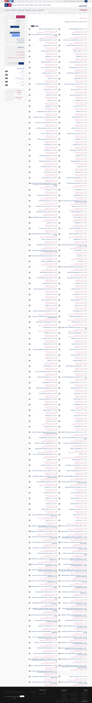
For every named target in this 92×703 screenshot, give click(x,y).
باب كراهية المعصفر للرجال (76, 161)
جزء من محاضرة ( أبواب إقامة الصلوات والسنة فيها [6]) (78, 209)
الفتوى (36, 5)
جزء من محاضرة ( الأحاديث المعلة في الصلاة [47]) (49, 551)
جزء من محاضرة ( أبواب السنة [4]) (51, 126)
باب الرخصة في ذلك (48, 144)
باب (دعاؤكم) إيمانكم (77, 310)
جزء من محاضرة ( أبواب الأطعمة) (81, 198)
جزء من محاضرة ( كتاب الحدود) (81, 490)
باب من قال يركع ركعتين (77, 343)
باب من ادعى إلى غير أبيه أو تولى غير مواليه (73, 84)
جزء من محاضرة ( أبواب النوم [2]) (51, 369)
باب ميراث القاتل (48, 56)
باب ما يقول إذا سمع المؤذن (46, 465)
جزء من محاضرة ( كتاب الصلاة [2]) (81, 468)
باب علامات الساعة (48, 150)
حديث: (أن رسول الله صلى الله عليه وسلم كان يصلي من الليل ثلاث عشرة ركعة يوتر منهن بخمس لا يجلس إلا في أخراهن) (44, 184)
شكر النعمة (22, 71)
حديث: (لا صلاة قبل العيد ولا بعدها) (44, 195)
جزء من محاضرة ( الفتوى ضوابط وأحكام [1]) (79, 32)
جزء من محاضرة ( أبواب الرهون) (82, 98)
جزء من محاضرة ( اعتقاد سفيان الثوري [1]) (80, 595)
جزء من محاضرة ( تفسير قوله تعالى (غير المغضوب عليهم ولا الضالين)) (45, 657)
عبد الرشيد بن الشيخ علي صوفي (20, 83)
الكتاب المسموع (84, 699)
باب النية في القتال (78, 78)
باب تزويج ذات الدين (48, 172)
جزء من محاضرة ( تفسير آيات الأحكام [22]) (80, 685)
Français (74, 1)
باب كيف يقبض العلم (47, 327)
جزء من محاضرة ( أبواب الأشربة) (82, 281)
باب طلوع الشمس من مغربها (76, 228)
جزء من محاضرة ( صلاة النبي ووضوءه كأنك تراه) (49, 248)
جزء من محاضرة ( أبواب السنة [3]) (51, 120)
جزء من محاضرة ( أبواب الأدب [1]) (81, 193)
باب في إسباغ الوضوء (77, 239)
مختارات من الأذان (73, 695)
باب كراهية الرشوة (78, 404)
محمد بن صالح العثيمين (21, 79)
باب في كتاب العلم (48, 404)
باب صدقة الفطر (78, 100)
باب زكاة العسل (49, 95)
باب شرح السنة (49, 503)
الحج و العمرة (64, 695)
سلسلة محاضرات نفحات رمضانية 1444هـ (16, 57)
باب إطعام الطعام (78, 195)
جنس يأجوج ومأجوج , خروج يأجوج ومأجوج (43, 591)
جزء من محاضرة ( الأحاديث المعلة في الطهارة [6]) (78, 573)
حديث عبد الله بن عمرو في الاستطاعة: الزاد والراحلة (71, 432)
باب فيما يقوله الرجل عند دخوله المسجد (73, 465)
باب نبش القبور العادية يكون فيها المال (44, 388)
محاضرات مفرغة (84, 695)
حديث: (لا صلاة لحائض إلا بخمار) (45, 200)
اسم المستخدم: (18, 20)
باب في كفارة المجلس (77, 294)
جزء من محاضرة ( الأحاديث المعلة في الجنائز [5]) (49, 663)
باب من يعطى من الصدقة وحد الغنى (44, 277)
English (70, 1)
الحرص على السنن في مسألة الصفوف (44, 244)
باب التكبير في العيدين (47, 338)
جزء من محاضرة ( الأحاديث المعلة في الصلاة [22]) (49, 187)
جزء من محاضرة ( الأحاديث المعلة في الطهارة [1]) (78, 540)
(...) (23, 86)
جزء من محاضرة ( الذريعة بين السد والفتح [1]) (79, 562)
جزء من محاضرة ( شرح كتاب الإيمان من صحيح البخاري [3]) (77, 452)
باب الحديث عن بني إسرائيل (76, 410)
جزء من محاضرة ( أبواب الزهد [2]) (81, 115)
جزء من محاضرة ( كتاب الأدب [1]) (51, 292)
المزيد (21, 63)
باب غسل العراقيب (78, 222)
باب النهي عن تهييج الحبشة (76, 150)
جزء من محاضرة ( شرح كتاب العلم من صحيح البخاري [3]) (47, 325)
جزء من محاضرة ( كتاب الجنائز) (82, 353)
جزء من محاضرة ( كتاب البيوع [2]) (81, 397)
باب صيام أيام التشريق (47, 283)
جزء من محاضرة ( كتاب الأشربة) (52, 413)
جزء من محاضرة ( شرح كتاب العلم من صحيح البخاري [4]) (77, 336)
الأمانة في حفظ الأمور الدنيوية (46, 272)
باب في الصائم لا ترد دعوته (46, 133)
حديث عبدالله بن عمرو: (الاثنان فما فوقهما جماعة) (71, 476)
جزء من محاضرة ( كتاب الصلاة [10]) (51, 336)
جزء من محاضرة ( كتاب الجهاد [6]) (81, 380)
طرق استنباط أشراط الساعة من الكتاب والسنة (72, 443)
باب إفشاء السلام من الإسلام (76, 448)
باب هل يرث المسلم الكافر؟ (76, 388)
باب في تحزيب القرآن (47, 343)
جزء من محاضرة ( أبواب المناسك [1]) (81, 170)
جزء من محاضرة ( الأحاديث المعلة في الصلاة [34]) (49, 479)
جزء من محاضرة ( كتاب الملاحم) (81, 153)
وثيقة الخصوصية (16, 696)
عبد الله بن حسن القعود (21, 72)
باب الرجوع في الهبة (78, 399)
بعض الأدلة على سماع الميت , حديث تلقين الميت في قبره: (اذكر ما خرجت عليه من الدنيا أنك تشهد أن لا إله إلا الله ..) (44, 660)
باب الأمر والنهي (78, 155)
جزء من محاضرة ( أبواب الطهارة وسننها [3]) (80, 49)
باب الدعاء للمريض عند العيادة (75, 349)
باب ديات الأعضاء (48, 498)
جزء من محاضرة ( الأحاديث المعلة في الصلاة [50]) (49, 198)
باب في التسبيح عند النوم (46, 299)
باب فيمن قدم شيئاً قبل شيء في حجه (43, 371)
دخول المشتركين (15, 26)
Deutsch (78, 1)
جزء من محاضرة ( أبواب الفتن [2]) (51, 226)
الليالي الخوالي (22, 85)
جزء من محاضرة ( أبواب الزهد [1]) (51, 104)
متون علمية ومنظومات (72, 693)
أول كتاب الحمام (78, 421)
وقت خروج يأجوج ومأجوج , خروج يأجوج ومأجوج (72, 597)
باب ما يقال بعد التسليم (77, 34)
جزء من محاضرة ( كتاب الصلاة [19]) (81, 142)
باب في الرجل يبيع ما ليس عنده (45, 393)
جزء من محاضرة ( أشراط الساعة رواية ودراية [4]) (79, 259)
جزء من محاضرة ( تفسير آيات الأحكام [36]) (50, 651)
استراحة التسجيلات (73, 699)
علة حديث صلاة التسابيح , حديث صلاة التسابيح (42, 547)
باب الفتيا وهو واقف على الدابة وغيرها (44, 321)
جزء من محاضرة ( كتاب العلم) (52, 408)
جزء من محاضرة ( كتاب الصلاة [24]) (81, 148)
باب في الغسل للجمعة (77, 459)
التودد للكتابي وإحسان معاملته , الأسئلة (73, 620)
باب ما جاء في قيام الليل (77, 206)
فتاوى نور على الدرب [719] (19, 78)
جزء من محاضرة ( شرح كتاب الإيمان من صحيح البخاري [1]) (77, 314)
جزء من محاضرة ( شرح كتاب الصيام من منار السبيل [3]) (78, 680)
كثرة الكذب (79, 261)
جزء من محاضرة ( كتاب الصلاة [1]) (51, 463)
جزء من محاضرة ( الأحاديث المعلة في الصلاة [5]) (49, 204)
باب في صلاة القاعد (48, 332)
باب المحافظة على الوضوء (76, 211)
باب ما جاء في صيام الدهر (76, 128)
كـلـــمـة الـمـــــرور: (18, 24)
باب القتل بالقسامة (48, 492)
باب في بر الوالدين (78, 305)
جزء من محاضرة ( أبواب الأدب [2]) (51, 193)
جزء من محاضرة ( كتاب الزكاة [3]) (81, 358)
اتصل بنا (6, 696)
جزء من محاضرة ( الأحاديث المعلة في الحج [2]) (79, 435)
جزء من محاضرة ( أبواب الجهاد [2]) (51, 82)
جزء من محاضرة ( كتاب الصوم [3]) (81, 292)
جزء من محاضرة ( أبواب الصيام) (82, 131)
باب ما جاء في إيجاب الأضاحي (76, 382)
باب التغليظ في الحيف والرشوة (45, 39)
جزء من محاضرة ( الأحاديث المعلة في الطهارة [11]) (48, 618)
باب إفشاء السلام (78, 189)
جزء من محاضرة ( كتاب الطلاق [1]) (81, 369)
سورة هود (22, 75)
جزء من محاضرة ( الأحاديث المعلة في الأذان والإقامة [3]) (47, 529)
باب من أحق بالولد (78, 283)
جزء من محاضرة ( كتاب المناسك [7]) (51, 375)
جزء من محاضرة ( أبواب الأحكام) (51, 43)
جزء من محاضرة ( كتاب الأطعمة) (51, 419)
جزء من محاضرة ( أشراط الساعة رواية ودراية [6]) (79, 270)
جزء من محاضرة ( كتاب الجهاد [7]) (51, 380)
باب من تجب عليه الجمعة (76, 338)
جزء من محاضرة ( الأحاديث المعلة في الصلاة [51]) (78, 204)
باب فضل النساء (78, 172)
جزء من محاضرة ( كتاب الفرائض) (51, 386)
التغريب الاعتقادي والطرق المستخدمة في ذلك (42, 454)
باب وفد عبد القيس (78, 415)
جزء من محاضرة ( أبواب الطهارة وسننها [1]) (80, 215)
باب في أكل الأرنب (48, 415)
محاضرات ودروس (84, 693)
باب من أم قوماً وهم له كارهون (75, 233)
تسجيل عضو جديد (20, 40)
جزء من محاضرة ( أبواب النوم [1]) (51, 303)
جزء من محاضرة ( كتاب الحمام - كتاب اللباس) (79, 424)
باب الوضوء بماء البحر (77, 217)
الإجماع (80, 454)
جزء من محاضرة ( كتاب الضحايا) (81, 386)
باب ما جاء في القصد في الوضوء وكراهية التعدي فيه (41, 217)
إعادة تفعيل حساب (20, 42)
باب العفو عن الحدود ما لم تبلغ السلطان (73, 487)
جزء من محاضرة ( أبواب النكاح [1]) (81, 175)
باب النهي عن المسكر (47, 410)
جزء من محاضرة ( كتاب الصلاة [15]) (81, 347)
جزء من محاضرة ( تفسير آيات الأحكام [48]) (80, 618)
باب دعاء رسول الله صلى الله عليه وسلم (44, 84)
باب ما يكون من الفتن (47, 45)
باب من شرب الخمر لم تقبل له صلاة (74, 277)
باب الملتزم (79, 166)
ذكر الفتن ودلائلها (78, 426)
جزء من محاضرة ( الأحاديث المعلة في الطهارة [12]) (78, 651)
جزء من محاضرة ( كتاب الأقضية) (81, 408)
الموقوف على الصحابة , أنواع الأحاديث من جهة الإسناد (41, 531)
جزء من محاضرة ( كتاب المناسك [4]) (51, 364)
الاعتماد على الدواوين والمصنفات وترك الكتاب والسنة (41, 255)
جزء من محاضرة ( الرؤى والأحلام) (81, 629)
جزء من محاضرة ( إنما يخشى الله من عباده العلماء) (78, 584)
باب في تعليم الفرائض (47, 382)
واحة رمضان (64, 693)
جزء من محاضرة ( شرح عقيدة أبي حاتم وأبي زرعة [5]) (48, 485)
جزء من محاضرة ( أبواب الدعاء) (52, 87)
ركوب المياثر (79, 255)
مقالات (40, 5)
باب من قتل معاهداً (48, 89)
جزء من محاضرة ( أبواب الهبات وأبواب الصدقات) (79, 186)
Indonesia (66, 1)
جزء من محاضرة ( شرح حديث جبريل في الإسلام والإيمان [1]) (47, 32)
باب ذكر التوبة (79, 111)
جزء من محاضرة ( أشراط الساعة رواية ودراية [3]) (79, 657)
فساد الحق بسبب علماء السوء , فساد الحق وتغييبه (71, 531)
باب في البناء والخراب (77, 106)
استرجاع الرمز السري (20, 38)
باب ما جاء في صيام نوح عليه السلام (74, 133)
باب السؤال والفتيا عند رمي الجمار (75, 332)
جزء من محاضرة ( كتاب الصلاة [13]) (81, 342)
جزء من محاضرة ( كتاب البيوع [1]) (51, 148)
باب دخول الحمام (48, 189)
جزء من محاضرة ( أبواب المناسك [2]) (51, 170)
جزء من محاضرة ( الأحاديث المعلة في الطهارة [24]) (48, 237)
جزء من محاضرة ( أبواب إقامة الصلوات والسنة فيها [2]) (78, 237)
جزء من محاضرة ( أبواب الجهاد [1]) (81, 76)
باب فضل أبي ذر (78, 122)
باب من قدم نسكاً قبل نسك (46, 166)
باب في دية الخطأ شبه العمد (76, 498)
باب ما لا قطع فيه (48, 487)
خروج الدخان (49, 266)
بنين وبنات (14, 5)
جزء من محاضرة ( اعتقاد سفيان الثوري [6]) (80, 662)
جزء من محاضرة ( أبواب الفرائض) (51, 60)
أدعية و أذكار (74, 697)
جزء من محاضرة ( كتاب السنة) (52, 507)
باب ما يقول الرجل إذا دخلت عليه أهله (74, 177)
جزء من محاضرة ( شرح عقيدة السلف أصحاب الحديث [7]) (47, 518)
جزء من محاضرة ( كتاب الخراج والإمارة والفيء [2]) (49, 391)
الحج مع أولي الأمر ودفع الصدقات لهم (44, 481)
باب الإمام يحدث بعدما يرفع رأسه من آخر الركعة (42, 470)
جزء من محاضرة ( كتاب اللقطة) (81, 364)
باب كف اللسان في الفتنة (46, 50)
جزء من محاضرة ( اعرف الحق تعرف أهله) (50, 674)
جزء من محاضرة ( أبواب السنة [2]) (81, 120)
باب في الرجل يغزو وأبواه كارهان (75, 67)
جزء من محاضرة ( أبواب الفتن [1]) (51, 49)
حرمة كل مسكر (78, 520)
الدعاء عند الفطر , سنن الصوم (76, 676)
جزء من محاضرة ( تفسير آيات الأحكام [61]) (50, 635)
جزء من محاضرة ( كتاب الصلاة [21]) (51, 347)
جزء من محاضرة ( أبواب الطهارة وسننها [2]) (80, 226)
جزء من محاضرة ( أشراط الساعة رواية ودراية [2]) (49, 446)
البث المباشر (14, 10)
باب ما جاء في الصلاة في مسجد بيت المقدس (72, 39)
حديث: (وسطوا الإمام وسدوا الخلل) (74, 272)
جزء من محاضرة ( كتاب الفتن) (82, 430)
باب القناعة (49, 100)
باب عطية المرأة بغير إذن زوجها (45, 399)
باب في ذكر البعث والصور (47, 509)
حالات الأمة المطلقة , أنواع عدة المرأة (44, 647)
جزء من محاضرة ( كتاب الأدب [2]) (81, 303)
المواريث (18, 5)
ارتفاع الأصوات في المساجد (46, 261)
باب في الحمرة (49, 421)
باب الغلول (50, 78)
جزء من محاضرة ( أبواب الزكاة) (52, 98)
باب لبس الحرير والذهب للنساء (45, 155)
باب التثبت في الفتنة (77, 50)
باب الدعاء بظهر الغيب (77, 144)
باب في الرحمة (49, 294)
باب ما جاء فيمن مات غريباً (46, 67)
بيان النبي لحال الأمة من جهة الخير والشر (43, 448)
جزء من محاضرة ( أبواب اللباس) (52, 159)
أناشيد (76, 691)
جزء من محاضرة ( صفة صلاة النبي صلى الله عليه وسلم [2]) (77, 529)
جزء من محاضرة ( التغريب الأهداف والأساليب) (49, 457)
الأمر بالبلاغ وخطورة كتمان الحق (75, 28)
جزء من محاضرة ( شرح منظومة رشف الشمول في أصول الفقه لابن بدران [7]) (74, 457)
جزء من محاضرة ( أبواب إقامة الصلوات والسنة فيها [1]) (78, 38)
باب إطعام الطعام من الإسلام (75, 316)
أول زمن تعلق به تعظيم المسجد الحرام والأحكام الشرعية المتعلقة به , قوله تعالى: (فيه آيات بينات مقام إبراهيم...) (44, 609)
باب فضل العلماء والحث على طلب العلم (43, 122)
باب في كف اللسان (48, 426)
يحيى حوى (23, 76)
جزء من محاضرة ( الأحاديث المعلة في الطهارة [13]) (48, 646)
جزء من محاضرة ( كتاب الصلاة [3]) (51, 468)
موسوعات (44, 5)
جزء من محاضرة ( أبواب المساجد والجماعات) (49, 164)
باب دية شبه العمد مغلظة (76, 89)
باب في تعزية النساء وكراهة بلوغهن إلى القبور (42, 349)
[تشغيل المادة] (59, 29)
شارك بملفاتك (8, 10)
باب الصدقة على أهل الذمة (76, 354)
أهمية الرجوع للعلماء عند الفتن (45, 28)
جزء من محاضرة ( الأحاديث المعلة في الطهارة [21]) (78, 248)
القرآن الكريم (40, 10)
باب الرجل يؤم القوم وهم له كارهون (74, 470)
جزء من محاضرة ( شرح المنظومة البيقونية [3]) (49, 629)
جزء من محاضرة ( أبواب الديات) (82, 93)
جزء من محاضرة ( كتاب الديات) (52, 496)
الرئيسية (49, 5)
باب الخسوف (49, 222)
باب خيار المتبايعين (78, 393)
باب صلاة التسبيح (78, 139)
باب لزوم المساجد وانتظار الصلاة (45, 161)
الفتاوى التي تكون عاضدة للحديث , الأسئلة (43, 642)
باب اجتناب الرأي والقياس (77, 117)
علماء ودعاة (34, 10)
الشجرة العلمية (21, 10)
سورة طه (23, 81)
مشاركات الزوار (33, 691)
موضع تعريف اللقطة (77, 360)
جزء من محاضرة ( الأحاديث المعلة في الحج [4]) (79, 441)
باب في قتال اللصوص (77, 514)
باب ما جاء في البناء (78, 371)
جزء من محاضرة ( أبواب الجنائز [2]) (51, 71)
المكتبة (22, 5)
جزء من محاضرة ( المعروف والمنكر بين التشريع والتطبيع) (47, 452)
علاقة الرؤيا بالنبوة (78, 250)
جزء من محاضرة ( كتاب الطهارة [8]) (81, 463)
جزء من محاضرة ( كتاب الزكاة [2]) (51, 281)
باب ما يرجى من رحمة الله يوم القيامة (44, 111)
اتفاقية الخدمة (10, 696)
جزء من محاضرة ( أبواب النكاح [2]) (81, 181)
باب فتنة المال (79, 56)
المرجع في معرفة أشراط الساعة (45, 437)
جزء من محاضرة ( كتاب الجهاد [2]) (81, 65)
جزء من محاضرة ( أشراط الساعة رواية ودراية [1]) (49, 441)
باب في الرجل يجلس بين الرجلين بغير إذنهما (43, 288)
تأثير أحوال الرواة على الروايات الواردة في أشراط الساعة (71, 266)
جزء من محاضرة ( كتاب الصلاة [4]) (81, 474)
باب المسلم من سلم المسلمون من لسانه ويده (42, 310)
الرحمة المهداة (64, 691)
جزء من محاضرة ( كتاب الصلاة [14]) (51, 342)
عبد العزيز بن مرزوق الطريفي (79, 31)
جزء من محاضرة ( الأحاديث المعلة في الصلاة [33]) (78, 479)
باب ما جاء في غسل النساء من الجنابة (74, 45)
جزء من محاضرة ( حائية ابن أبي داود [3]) (50, 680)
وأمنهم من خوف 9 (20, 54)
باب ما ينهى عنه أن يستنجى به (45, 228)
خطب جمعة (84, 697)
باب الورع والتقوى (48, 106)
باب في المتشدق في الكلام (76, 299)
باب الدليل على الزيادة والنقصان (75, 509)
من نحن (14, 698)
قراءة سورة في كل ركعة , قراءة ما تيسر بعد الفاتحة (71, 525)
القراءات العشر (28, 10)
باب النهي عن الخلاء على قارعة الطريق (44, 211)
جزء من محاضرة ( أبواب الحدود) (81, 87)
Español (82, 1)
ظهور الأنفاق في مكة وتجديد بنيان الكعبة (43, 443)
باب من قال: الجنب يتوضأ (47, 239)
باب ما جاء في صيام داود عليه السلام (44, 128)
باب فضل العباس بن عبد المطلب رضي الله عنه (42, 117)
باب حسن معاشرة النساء (47, 177)
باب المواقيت (49, 459)
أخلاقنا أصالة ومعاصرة (19, 52)
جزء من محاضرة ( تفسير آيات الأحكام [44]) (80, 551)
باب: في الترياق (49, 520)
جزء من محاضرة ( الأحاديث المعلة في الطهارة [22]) (48, 38)
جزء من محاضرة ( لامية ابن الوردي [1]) (51, 685)
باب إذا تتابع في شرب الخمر (76, 492)
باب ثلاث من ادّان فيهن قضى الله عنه (74, 183)
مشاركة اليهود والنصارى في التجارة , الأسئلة (43, 653)
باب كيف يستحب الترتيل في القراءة (44, 139)
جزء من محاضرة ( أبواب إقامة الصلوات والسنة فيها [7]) (78, 43)
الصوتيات (27, 5)
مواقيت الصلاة (43, 693)
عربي (86, 1)
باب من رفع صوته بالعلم (77, 321)
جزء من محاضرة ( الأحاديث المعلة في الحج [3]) (49, 435)
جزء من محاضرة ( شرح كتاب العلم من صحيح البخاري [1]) (77, 325)
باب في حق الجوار (48, 305)
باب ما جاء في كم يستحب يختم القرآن (44, 206)
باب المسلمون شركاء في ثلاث (76, 95)
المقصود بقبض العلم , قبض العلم (44, 553)
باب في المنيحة (48, 354)
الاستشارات (31, 5)
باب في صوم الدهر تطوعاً (76, 288)
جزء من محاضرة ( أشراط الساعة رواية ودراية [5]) (49, 606)
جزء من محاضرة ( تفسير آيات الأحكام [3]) (50, 573)
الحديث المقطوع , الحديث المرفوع (45, 625)
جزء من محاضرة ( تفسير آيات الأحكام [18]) (50, 540)
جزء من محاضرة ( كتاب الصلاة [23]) (51, 142)
